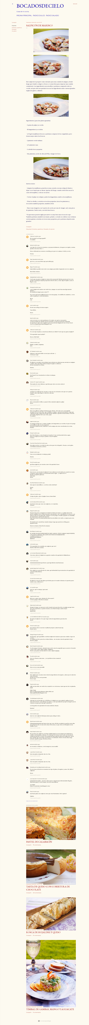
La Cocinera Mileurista (35, 553)
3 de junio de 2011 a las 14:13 (35, 356)
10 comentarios (37, 1012)
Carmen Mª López (34, 382)
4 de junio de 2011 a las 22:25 (35, 669)
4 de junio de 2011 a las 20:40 (35, 630)
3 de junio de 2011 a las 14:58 (35, 396)
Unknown (32, 236)
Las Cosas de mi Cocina (35, 778)
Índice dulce (39, 15)
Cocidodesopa (33, 698)
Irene (31, 713)
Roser (31, 791)
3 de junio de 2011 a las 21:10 (35, 498)
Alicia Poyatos (33, 646)
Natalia (31, 452)
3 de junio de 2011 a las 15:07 (35, 405)
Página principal (24, 15)
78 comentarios (37, 845)
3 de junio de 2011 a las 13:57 (35, 347)
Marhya (31, 389)
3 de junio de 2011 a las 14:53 (35, 385)
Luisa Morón (33, 752)
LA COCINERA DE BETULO (36, 616)
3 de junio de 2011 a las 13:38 (35, 338)
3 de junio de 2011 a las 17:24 (35, 448)
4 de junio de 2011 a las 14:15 (35, 601)
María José (32, 605)
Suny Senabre (33, 360)
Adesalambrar (33, 277)
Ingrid (31, 596)
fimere (31, 625)
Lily (31, 470)
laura (31, 318)
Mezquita (32, 287)
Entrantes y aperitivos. (17, 27)
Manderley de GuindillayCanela (37, 767)
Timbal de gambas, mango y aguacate (50, 1009)
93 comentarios (37, 935)
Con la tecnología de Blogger (45, 1020)
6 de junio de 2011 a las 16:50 (35, 748)
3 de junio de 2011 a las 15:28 (35, 417)
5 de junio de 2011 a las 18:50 (35, 717)
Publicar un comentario (32, 801)
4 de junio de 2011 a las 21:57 (35, 652)
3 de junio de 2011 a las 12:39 (35, 255)
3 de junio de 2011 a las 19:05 (35, 490)
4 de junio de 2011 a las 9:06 (35, 574)
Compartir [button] (14, 22)
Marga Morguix (33, 634)
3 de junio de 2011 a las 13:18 (35, 326)
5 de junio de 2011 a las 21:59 (35, 727)
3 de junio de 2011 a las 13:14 (35, 314)
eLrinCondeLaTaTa (34, 501)
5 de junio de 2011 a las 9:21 (35, 710)
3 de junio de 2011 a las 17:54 (35, 479)
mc (31, 587)
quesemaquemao (34, 568)
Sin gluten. (14, 31)
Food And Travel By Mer (35, 443)
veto (31, 305)
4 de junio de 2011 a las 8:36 (35, 564)
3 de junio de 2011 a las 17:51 (35, 466)
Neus (31, 399)
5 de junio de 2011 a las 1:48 (35, 680)
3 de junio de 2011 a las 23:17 (35, 540)
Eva (31, 373)
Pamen (31, 672)
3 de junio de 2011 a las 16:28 (35, 439)
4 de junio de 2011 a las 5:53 (35, 557)
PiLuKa (31, 656)
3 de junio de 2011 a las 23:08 (35, 527)
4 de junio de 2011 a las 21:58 (35, 661)
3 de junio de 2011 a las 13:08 (35, 301)
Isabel (31, 421)
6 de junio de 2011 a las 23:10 (35, 775)
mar (31, 560)
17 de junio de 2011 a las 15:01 (35, 798)
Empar (31, 433)
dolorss (31, 245)
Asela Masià (32, 731)
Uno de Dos (33, 578)
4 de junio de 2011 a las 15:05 (35, 613)
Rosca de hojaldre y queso (43, 932)
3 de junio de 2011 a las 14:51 (35, 378)
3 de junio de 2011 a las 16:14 (35, 429)
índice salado (52, 15)
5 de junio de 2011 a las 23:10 (35, 740)
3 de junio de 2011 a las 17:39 (35, 458)
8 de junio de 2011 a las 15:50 (35, 787)
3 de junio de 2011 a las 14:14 (35, 369)
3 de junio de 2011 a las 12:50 (35, 283)
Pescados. (14, 29)
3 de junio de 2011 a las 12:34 (35, 241)
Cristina (31, 342)
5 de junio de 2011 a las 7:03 (35, 694)
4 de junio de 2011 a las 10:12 (35, 583)
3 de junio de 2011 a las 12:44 (35, 263)
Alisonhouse (33, 721)
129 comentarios (37, 892)
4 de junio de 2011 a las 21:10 (35, 642)
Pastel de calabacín (39, 841)
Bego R (32, 267)
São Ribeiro (32, 531)
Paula (31, 684)
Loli (31, 544)
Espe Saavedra (33, 259)
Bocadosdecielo (40, 5)
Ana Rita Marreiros (34, 482)
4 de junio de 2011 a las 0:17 (35, 549)
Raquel (31, 510)
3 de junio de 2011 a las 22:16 (35, 507)
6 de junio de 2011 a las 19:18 (35, 755)
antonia (31, 744)
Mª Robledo (32, 351)
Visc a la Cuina (33, 665)
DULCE (31, 462)
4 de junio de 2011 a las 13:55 (35, 592)
